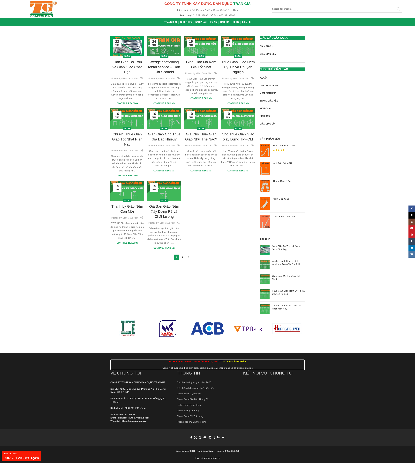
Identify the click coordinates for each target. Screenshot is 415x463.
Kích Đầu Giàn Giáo (283, 163)
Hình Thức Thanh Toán (189, 405)
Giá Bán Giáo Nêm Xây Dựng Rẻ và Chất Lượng (164, 211)
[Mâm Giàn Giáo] (265, 203)
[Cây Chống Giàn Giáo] (265, 221)
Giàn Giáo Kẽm (130, 78)
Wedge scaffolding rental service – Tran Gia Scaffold (164, 67)
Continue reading (127, 103)
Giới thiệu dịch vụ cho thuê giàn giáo (195, 388)
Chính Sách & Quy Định (189, 393)
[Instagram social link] (200, 437)
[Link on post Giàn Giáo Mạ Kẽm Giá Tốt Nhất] (201, 46)
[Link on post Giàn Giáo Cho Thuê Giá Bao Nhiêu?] (164, 118)
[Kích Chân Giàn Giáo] (265, 150)
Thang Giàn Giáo (282, 181)
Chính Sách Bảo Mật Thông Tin (193, 399)
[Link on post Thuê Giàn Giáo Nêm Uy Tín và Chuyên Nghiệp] (238, 46)
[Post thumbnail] (265, 250)
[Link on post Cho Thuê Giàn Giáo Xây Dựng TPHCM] (238, 118)
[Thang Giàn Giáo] (265, 186)
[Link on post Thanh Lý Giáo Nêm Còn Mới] (127, 191)
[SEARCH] (398, 9)
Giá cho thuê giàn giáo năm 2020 (194, 382)
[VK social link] (223, 437)
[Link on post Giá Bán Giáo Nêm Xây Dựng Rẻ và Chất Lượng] (164, 191)
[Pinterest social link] (210, 437)
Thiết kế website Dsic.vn (207, 458)
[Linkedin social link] (218, 437)
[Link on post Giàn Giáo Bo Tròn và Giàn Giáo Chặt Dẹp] (127, 46)
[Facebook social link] (191, 437)
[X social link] (195, 437)
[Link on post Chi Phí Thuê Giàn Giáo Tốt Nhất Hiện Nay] (127, 118)
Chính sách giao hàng (188, 410)
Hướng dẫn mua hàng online (191, 421)
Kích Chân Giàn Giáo (284, 145)
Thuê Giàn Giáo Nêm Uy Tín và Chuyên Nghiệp (238, 67)
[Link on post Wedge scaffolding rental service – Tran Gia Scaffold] (164, 46)
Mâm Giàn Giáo (281, 199)
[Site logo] (43, 8)
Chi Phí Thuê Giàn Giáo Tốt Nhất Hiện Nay (127, 139)
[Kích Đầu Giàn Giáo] (265, 168)
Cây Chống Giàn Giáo (284, 216)
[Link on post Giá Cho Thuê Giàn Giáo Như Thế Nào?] (201, 118)
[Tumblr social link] (214, 437)
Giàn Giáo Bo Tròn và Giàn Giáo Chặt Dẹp (127, 67)
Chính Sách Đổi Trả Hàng (190, 416)
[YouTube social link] (204, 437)
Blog (127, 56)
